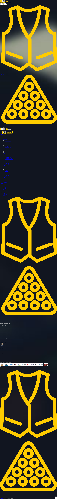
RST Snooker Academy (5, 194)
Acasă (2, 134)
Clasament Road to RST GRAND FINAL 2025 (10, 158)
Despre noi (2, 192)
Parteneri (4, 195)
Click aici (2, 126)
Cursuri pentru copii (5, 182)
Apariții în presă (4, 187)
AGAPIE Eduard (1, 355)
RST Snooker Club (5, 193)
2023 (4, 145)
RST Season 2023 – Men (7, 146)
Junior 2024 (6, 162)
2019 (4, 152)
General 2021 (6, 174)
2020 (4, 151)
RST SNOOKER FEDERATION (3, 498)
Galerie (3, 189)
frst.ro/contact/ (1, 494)
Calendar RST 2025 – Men (8, 141)
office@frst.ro (2, 74)
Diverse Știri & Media (5, 188)
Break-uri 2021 (7, 176)
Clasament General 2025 (8, 157)
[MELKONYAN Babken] (2, 345)
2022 (4, 169)
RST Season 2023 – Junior (8, 147)
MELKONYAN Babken (2, 354)
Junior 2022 (6, 171)
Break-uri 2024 (7, 164)
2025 (4, 140)
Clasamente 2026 (6, 138)
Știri (1, 186)
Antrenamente (3, 180)
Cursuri (2, 181)
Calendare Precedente (5, 139)
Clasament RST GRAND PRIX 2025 (9, 159)
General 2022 (6, 170)
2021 (4, 150)
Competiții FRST (3, 135)
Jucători (2, 183)
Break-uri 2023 (7, 168)
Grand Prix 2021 (7, 175)
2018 (4, 153)
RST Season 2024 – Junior (8, 144)
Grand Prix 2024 (7, 163)
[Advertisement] (28, 331)
